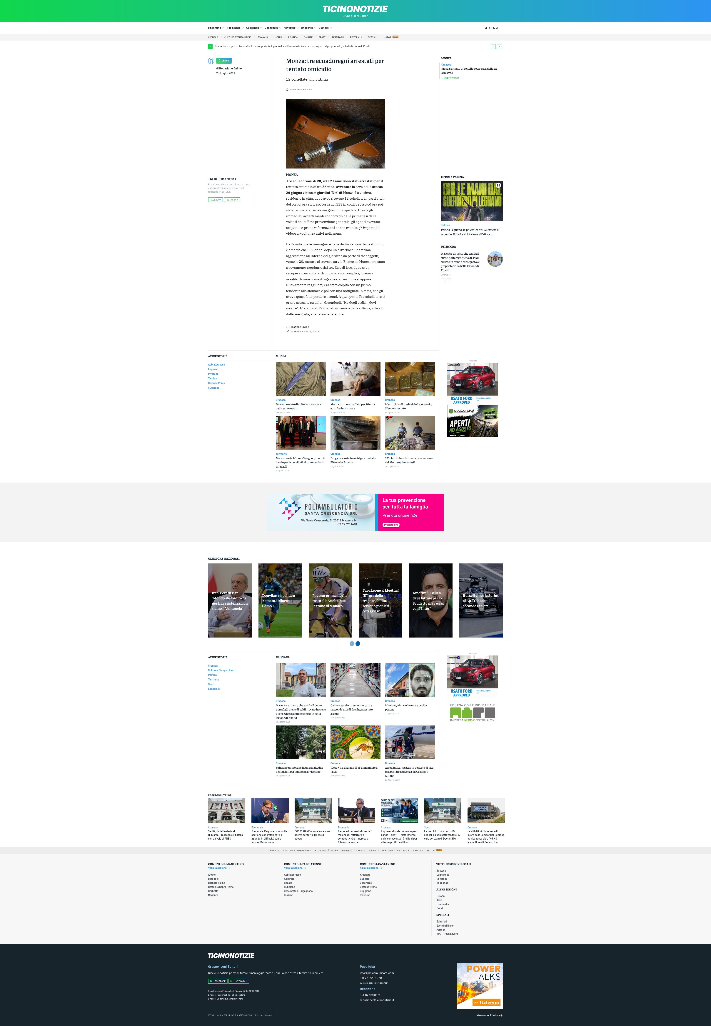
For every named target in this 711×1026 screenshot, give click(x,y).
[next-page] (449, 280)
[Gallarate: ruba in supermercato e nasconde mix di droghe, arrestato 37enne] (355, 680)
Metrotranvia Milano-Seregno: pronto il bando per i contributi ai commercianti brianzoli (300, 462)
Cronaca (224, 60)
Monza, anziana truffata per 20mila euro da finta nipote (353, 406)
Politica (445, 225)
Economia (257, 827)
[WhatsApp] (344, 341)
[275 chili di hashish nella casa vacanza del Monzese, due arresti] (410, 433)
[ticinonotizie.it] (355, 9)
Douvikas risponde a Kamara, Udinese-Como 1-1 (278, 600)
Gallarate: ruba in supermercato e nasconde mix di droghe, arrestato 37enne (352, 709)
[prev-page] (443, 280)
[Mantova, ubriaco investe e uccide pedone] (410, 680)
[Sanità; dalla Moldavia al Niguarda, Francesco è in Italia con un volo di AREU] (226, 810)
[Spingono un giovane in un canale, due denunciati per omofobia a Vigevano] (301, 742)
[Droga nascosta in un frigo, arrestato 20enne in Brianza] (355, 433)
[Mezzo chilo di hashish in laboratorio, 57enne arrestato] (410, 379)
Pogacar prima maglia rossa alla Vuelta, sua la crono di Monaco (329, 600)
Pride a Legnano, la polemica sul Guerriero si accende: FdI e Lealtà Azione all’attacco (470, 232)
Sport (427, 827)
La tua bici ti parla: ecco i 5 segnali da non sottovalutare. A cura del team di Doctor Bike (442, 835)
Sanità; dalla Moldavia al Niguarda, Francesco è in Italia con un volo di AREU (225, 835)
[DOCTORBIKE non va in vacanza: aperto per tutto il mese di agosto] (313, 810)
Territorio (281, 453)
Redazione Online (230, 68)
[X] (327, 341)
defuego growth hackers (488, 1015)
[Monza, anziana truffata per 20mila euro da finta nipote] (355, 379)
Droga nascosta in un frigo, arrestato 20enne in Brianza (353, 460)
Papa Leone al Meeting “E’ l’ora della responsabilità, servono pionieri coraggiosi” (381, 600)
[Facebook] (318, 341)
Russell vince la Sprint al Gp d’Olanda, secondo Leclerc (481, 600)
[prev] (493, 46)
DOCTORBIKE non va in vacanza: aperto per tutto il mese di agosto (313, 835)
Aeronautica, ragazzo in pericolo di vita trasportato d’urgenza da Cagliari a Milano (409, 771)
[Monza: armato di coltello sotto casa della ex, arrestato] (301, 379)
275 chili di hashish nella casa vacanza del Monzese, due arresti (409, 460)
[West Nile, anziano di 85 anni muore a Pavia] (355, 742)
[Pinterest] (335, 341)
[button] (491, 28)
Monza (446, 58)
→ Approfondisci (450, 77)
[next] (499, 46)
